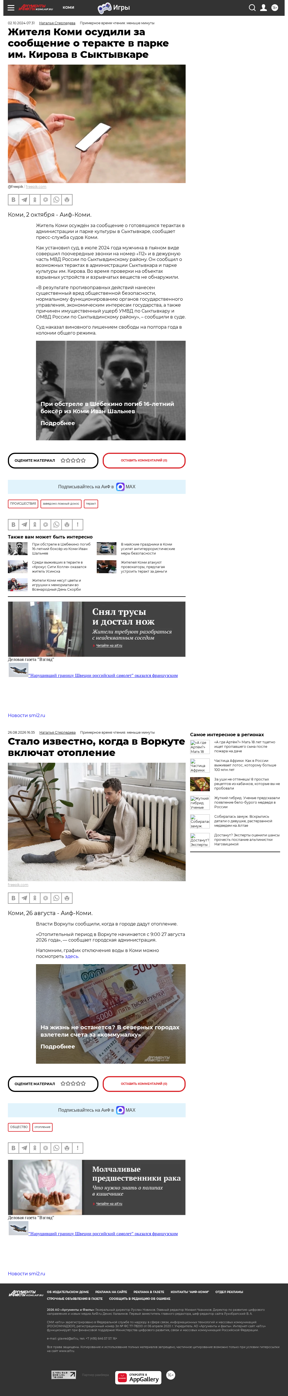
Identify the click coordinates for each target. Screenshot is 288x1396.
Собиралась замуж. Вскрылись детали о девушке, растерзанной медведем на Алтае (243, 821)
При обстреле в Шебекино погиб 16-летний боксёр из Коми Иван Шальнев (107, 408)
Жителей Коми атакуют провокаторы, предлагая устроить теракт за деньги (144, 566)
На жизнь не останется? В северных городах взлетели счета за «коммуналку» (109, 1031)
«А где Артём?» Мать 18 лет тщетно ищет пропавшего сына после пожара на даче (244, 746)
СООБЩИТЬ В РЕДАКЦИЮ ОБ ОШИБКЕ (139, 1299)
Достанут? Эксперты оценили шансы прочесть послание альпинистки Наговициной (247, 839)
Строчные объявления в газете (75, 1299)
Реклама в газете (149, 1292)
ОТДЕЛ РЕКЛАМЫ (229, 1292)
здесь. (72, 956)
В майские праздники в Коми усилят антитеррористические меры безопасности (148, 548)
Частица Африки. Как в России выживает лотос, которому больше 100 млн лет (245, 765)
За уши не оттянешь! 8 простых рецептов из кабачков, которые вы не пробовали (247, 783)
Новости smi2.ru (26, 715)
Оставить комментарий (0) (144, 460)
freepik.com (36, 186)
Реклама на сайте (111, 1292)
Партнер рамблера (95, 1375)
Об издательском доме (68, 1292)
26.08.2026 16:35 (21, 732)
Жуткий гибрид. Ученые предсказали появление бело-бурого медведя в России (247, 802)
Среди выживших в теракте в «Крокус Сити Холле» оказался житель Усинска (59, 566)
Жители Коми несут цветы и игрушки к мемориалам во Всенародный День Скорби (56, 585)
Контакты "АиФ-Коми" (190, 1292)
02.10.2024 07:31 (21, 23)
